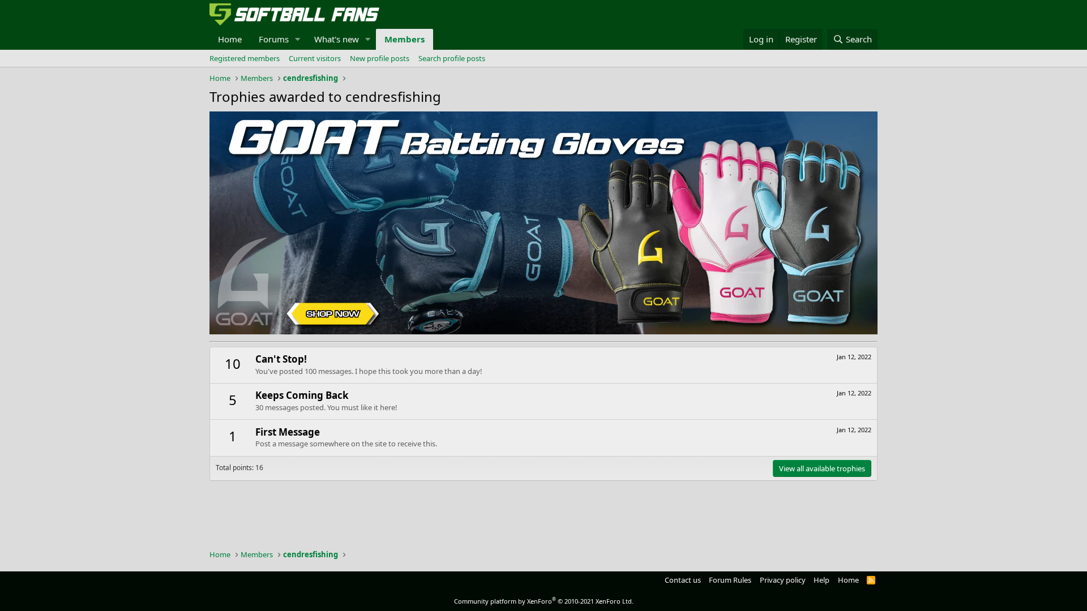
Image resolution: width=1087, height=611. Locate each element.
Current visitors (315, 58)
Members (404, 39)
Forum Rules (730, 580)
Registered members (244, 58)
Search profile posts (451, 58)
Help (821, 580)
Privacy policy (783, 580)
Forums (274, 39)
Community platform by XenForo (544, 601)
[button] (298, 39)
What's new (336, 39)
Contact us (683, 580)
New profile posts (379, 58)
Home (230, 39)
